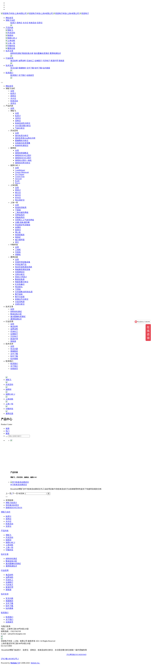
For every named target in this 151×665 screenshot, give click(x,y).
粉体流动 (32, 23)
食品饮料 (14, 61)
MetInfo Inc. (35, 663)
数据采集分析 (28, 53)
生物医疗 (38, 61)
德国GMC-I (12, 38)
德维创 (10, 35)
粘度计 (13, 23)
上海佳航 (11, 41)
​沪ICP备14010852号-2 (10, 659)
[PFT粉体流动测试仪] (19, 482)
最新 (7, 433)
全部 (12, 91)
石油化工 (30, 61)
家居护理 (54, 61)
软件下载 (38, 68)
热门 (7, 431)
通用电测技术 (55, 53)
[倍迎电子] (40, 13)
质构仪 (19, 23)
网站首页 (9, 18)
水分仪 (25, 23)
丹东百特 (11, 33)
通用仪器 (11, 48)
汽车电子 (46, 61)
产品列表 (9, 28)
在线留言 (30, 75)
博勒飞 (10, 30)
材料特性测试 (16, 53)
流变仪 (39, 23)
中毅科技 (11, 46)
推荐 (7, 429)
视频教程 (22, 68)
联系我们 (14, 75)
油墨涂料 (22, 61)
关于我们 (22, 75)
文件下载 (30, 68)
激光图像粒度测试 (41, 53)
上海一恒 (11, 43)
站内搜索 (46, 68)
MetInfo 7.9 (15, 663)
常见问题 (14, 68)
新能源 (61, 61)
